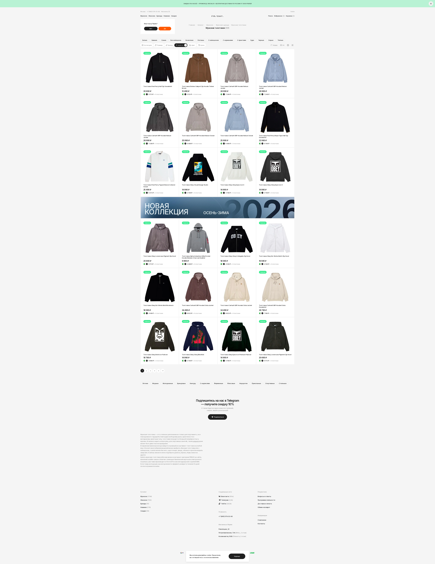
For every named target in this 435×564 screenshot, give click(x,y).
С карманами (228, 40)
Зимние (154, 40)
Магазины (165, 11)
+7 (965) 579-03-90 (153, 11)
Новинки (167, 16)
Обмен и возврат (264, 507)
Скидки (174, 16)
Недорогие (243, 383)
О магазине (262, 520)
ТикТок (226, 504)
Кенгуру (193, 383)
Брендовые (181, 383)
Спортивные (270, 383)
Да (165, 28)
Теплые (280, 40)
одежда (195, 441)
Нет (150, 28)
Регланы (201, 40)
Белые (144, 40)
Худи (252, 40)
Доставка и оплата (265, 504)
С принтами (241, 40)
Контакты (261, 524)
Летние (145, 383)
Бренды (159, 16)
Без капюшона (175, 40)
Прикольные (256, 383)
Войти (293, 11)
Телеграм (227, 500)
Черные (261, 40)
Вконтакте (227, 496)
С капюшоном (213, 40)
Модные (155, 383)
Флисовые (231, 383)
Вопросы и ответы (264, 496)
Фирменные (218, 383)
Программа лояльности (266, 500)
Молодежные (168, 383)
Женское (152, 16)
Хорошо (237, 556)
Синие (163, 40)
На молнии (189, 40)
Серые (270, 40)
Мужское (143, 16)
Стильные (282, 383)
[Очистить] (185, 45)
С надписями (205, 383)
